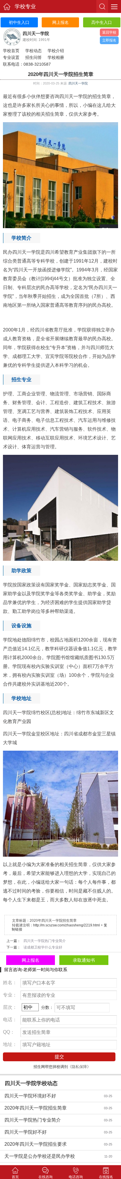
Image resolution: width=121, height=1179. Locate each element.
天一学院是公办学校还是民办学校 (50, 1156)
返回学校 (109, 32)
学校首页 (11, 50)
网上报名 (30, 960)
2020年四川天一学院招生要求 (50, 1144)
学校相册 (56, 57)
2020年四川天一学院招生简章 (50, 1107)
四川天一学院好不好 (50, 1132)
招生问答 (33, 57)
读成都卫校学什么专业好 (42, 947)
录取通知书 (84, 960)
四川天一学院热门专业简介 (50, 1119)
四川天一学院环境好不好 (50, 1095)
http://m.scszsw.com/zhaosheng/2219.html (66, 925)
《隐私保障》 (79, 1066)
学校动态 (33, 50)
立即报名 (109, 40)
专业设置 (11, 57)
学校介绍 (56, 50)
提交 (59, 1056)
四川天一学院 (78, 83)
